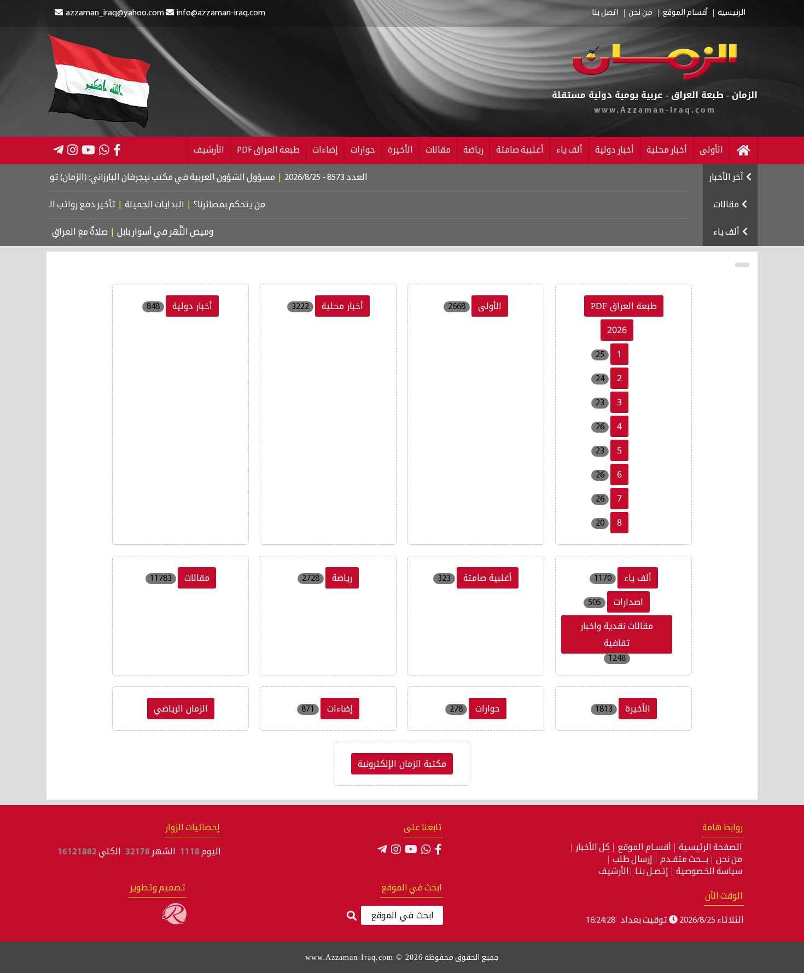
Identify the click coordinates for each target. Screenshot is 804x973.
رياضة (473, 150)
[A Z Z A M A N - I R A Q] (655, 78)
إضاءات (325, 150)
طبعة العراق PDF (268, 150)
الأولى (711, 150)
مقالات (438, 150)
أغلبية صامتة (520, 150)
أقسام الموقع (685, 13)
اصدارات (628, 601)
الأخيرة (400, 150)
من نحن (640, 13)
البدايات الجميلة (169, 205)
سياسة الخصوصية (709, 871)
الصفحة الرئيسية (710, 847)
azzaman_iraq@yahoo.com (115, 13)
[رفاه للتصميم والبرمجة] (174, 922)
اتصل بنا (605, 13)
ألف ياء (569, 150)
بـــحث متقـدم (684, 859)
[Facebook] (117, 149)
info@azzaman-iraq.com (221, 13)
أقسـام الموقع (644, 847)
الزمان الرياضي (181, 708)
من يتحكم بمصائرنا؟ (244, 205)
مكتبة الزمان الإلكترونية (402, 763)
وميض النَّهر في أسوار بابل (177, 232)
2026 (617, 330)
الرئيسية (731, 13)
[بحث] (351, 916)
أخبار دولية (614, 150)
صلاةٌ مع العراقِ (91, 232)
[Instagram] (72, 149)
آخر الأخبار (726, 177)
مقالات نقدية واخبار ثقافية (616, 634)
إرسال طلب (632, 859)
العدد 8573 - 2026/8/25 (344, 177)
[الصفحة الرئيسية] (743, 150)
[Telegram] (58, 149)
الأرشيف (209, 150)
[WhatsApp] (104, 149)
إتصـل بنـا (651, 871)
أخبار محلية (666, 150)
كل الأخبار (592, 847)
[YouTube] (88, 149)
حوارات (363, 150)
